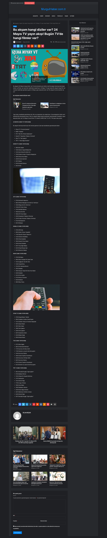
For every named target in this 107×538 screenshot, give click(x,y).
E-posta (15, 520)
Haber (41, 16)
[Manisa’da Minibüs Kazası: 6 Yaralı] (75, 48)
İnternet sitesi (43, 520)
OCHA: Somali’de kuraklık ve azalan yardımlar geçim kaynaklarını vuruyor (87, 36)
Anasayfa (35, 16)
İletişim (72, 16)
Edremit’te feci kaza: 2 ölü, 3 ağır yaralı (80, 42)
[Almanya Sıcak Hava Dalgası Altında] (75, 67)
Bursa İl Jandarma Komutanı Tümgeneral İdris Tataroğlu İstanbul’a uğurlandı (29, 105)
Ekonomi (47, 16)
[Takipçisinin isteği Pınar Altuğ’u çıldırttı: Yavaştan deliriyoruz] (58, 459)
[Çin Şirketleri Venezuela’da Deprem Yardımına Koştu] (75, 80)
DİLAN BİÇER (18, 42)
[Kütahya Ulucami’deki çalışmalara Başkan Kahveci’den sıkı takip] (21, 459)
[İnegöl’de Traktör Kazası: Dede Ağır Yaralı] (75, 61)
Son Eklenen (82, 22)
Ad (14, 515)
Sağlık (53, 16)
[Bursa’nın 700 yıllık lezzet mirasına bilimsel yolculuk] (58, 476)
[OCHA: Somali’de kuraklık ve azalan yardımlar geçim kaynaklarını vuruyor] (75, 37)
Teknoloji (60, 16)
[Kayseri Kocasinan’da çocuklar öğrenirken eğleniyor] (39, 459)
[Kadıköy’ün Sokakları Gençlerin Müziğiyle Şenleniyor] (39, 476)
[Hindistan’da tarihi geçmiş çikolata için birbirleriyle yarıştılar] (75, 30)
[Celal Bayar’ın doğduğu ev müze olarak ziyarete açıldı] (44, 105)
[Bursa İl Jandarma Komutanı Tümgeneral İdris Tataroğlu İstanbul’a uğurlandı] (17, 105)
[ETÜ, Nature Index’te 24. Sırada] (75, 74)
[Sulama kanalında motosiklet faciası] (75, 54)
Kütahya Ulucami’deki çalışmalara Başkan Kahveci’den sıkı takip (21, 466)
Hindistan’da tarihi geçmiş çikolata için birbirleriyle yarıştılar (87, 29)
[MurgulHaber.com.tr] (53, 9)
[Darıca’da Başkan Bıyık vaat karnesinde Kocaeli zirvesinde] (21, 476)
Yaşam (66, 16)
